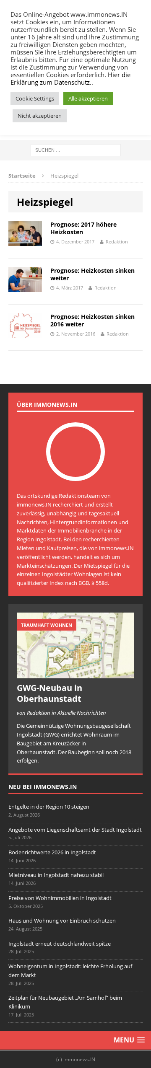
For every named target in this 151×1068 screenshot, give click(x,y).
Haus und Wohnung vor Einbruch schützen (62, 920)
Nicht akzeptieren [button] (40, 115)
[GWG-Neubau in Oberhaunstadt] (75, 674)
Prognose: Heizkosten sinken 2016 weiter (92, 320)
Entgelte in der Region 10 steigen (48, 806)
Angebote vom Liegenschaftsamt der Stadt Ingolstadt (75, 829)
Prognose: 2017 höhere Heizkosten (83, 228)
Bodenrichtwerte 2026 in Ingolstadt (52, 852)
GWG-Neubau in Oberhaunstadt (49, 693)
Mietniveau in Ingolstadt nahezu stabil (56, 875)
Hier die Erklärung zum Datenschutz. (70, 78)
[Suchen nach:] (76, 149)
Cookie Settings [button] (35, 98)
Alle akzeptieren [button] (88, 98)
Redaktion (117, 241)
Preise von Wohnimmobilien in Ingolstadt (60, 898)
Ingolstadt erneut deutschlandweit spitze (59, 943)
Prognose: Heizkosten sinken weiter (92, 274)
